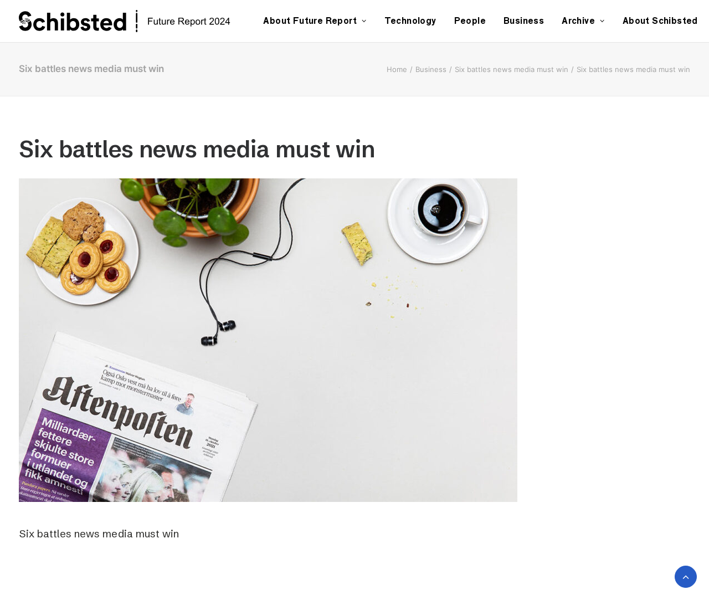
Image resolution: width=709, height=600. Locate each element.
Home (397, 69)
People (470, 21)
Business (524, 21)
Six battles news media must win (511, 69)
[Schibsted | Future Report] (137, 21)
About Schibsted (660, 21)
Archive (578, 21)
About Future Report (310, 21)
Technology (410, 21)
